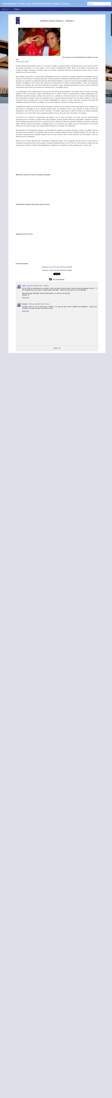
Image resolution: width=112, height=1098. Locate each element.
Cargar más (57, 348)
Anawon (25, 304)
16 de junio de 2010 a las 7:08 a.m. (39, 304)
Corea (51, 270)
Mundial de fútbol (66, 270)
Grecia (56, 270)
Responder (25, 298)
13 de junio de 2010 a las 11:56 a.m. (37, 286)
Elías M (69, 267)
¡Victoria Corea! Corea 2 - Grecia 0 (57, 20)
